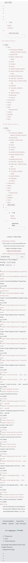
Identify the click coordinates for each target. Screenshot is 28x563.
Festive (12, 66)
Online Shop (5, 241)
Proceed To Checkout (19, 253)
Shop (8, 47)
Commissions (11, 100)
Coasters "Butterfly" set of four (8, 394)
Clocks (12, 61)
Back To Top (3, 504)
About (9, 105)
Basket (9, 25)
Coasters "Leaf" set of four (7, 449)
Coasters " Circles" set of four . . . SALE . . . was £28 (13, 384)
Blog (8, 107)
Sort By (2, 265)
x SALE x (12, 97)
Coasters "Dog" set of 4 (6, 425)
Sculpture (13, 85)
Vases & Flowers (14, 93)
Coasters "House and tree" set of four (10, 437)
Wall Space (13, 95)
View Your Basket (7, 253)
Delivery (4, 523)
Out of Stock (3, 372)
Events (9, 102)
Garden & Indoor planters (17, 69)
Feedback (10, 114)
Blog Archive (13, 109)
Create (12, 549)
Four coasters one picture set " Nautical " (11, 499)
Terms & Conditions (8, 521)
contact (20, 511)
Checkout (10, 28)
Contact (9, 112)
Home (9, 117)
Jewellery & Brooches (16, 76)
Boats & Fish (13, 54)
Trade (17, 523)
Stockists (11, 523)
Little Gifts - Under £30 (16, 78)
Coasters (12, 64)
